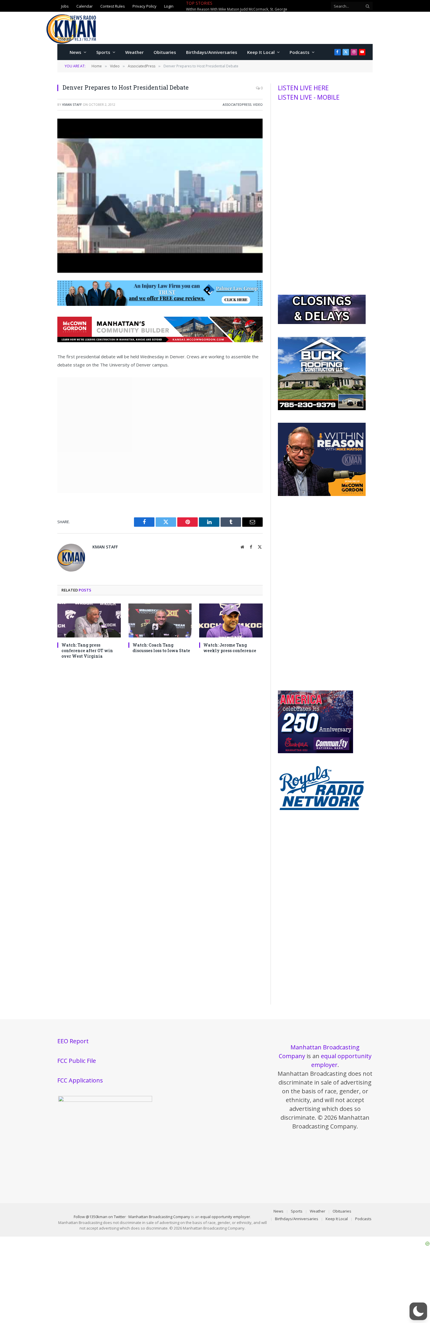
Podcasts (299, 52)
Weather (134, 52)
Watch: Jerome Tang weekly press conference (229, 647)
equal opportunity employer (225, 1216)
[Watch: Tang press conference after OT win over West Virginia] (89, 620)
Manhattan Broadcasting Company (159, 1216)
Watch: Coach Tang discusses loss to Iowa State (161, 647)
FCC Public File (76, 1061)
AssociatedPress (237, 104)
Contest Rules (112, 6)
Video (258, 104)
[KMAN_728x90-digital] (160, 340)
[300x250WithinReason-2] (322, 494)
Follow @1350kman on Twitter (100, 1216)
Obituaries (165, 52)
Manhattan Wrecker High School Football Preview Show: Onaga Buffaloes (246, 9)
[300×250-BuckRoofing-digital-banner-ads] (322, 408)
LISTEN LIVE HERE (303, 88)
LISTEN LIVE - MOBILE (309, 97)
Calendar (84, 6)
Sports (103, 52)
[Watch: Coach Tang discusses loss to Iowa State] (160, 620)
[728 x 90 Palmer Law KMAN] (160, 304)
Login (168, 6)
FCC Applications (80, 1080)
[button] (418, 1311)
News (75, 52)
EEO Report (73, 1041)
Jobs (65, 6)
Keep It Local (261, 52)
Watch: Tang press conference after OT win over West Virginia (87, 650)
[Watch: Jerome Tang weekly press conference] (231, 620)
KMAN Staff (72, 104)
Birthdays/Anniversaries (211, 52)
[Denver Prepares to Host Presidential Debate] (160, 271)
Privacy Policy (144, 6)
